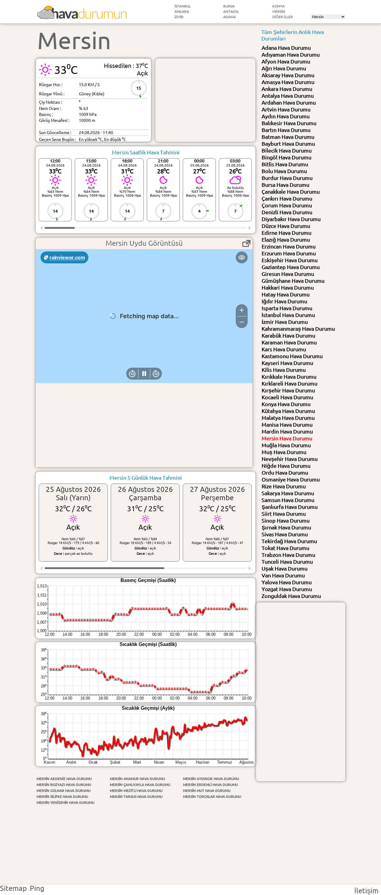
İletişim (366, 891)
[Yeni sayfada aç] (246, 243)
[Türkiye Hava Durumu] (82, 17)
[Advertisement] (205, 100)
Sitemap (13, 888)
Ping (37, 888)
